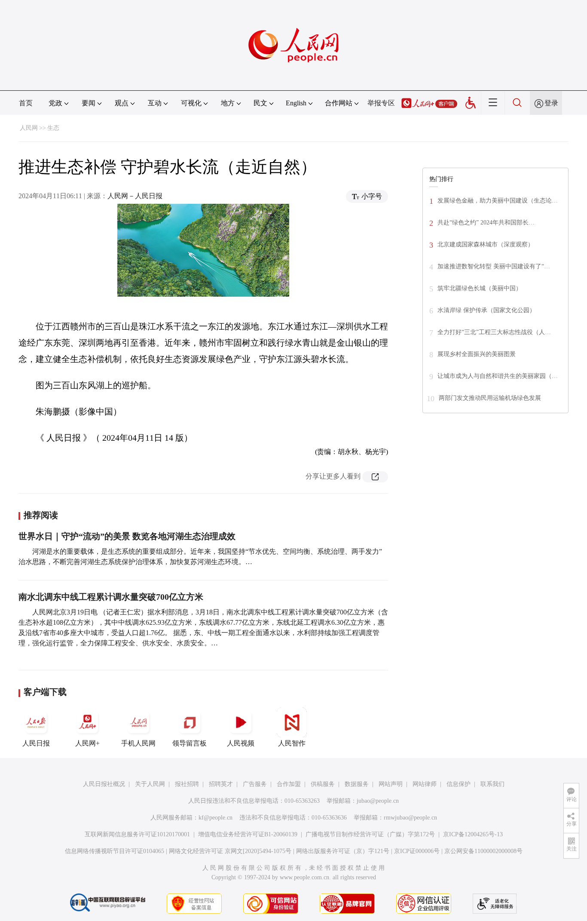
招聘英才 (221, 784)
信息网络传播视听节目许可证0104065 (114, 851)
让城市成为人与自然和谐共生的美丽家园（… (497, 376)
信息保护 (458, 784)
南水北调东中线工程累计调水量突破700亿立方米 (110, 597)
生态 (53, 128)
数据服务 (357, 784)
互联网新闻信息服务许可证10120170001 (137, 834)
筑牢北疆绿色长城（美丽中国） (479, 288)
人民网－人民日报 (134, 196)
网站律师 (425, 784)
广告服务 (255, 784)
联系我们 (492, 784)
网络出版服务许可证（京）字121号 (342, 851)
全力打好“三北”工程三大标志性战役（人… (494, 332)
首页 (26, 103)
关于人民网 (150, 784)
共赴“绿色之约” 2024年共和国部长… (486, 222)
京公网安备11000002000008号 (483, 851)
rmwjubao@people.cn (410, 817)
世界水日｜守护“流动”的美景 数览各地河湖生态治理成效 (126, 536)
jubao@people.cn (378, 801)
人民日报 (36, 743)
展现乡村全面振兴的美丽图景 (476, 354)
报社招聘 (187, 784)
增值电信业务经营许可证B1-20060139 (247, 834)
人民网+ (87, 743)
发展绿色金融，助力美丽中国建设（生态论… (497, 200)
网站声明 (391, 784)
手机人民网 (138, 743)
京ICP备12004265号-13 (473, 834)
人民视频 (240, 743)
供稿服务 (323, 784)
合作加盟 (289, 784)
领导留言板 (189, 743)
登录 (551, 103)
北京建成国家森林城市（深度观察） (485, 244)
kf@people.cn (215, 817)
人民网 (29, 128)
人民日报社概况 (104, 784)
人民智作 (292, 743)
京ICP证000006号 (417, 851)
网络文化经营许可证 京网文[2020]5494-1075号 (230, 851)
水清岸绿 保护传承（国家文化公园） (486, 310)
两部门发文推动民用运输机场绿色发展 (490, 398)
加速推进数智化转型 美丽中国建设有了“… (493, 266)
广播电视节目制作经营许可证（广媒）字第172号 (370, 834)
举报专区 (381, 103)
